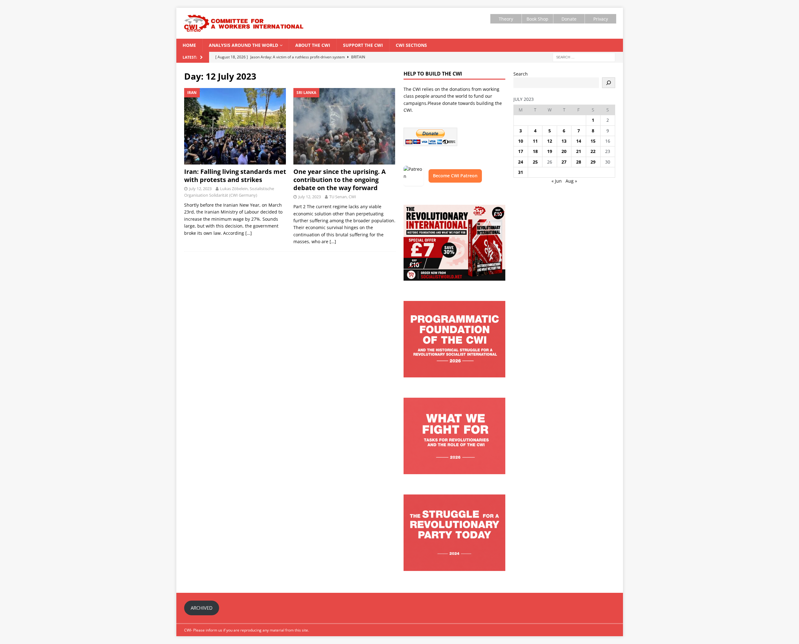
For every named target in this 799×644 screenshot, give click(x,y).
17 (520, 151)
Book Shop (537, 19)
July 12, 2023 (200, 188)
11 (535, 141)
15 (593, 141)
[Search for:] (584, 57)
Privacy (600, 19)
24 (520, 162)
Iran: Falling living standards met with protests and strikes (235, 175)
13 (563, 141)
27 (563, 162)
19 (549, 151)
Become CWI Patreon (455, 176)
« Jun (556, 181)
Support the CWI (363, 45)
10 (520, 141)
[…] (248, 233)
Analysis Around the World (243, 45)
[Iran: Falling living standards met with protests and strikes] (235, 126)
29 (593, 162)
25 (535, 162)
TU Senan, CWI (342, 196)
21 (578, 151)
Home (189, 45)
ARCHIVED (202, 608)
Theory (506, 19)
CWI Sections (411, 45)
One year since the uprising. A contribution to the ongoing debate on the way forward (339, 179)
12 (549, 141)
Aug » (571, 181)
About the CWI (312, 45)
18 (535, 151)
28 (578, 162)
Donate (568, 19)
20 (563, 151)
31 (520, 172)
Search (520, 74)
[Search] (608, 82)
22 (593, 151)
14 (578, 141)
